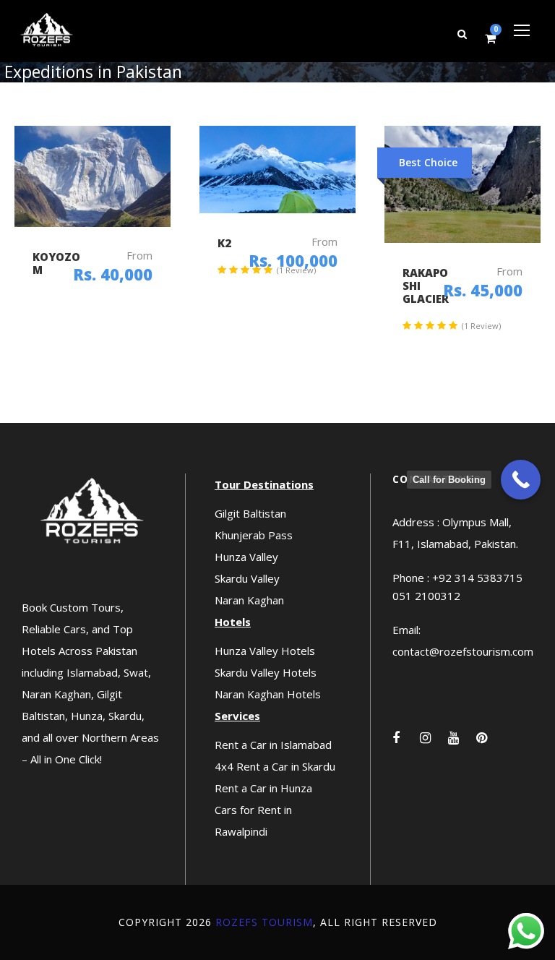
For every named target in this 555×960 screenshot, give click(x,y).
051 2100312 (426, 595)
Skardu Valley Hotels (266, 672)
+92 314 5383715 (477, 577)
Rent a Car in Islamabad (273, 744)
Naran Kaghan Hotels (268, 694)
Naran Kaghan (249, 600)
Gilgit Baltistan (250, 513)
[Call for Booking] (521, 480)
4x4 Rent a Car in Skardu (275, 766)
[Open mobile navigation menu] (521, 30)
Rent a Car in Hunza (263, 788)
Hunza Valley (246, 556)
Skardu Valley (247, 578)
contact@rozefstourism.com (462, 651)
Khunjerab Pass (254, 535)
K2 (224, 243)
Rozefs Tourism (264, 922)
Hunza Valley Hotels (265, 650)
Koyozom (56, 263)
